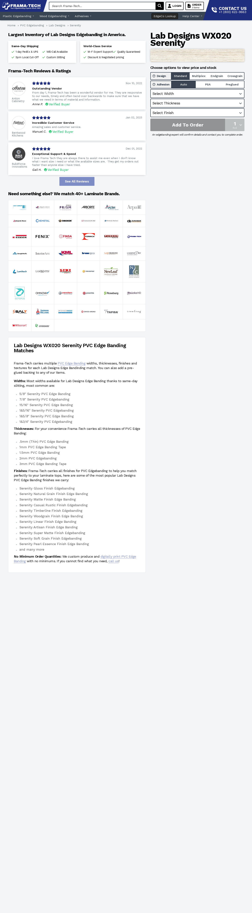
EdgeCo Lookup (165, 16)
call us (113, 561)
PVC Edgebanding (32, 25)
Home (11, 25)
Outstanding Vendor (47, 88)
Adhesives (82, 16)
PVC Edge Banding (71, 363)
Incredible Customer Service (53, 122)
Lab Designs (57, 25)
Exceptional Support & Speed (54, 154)
